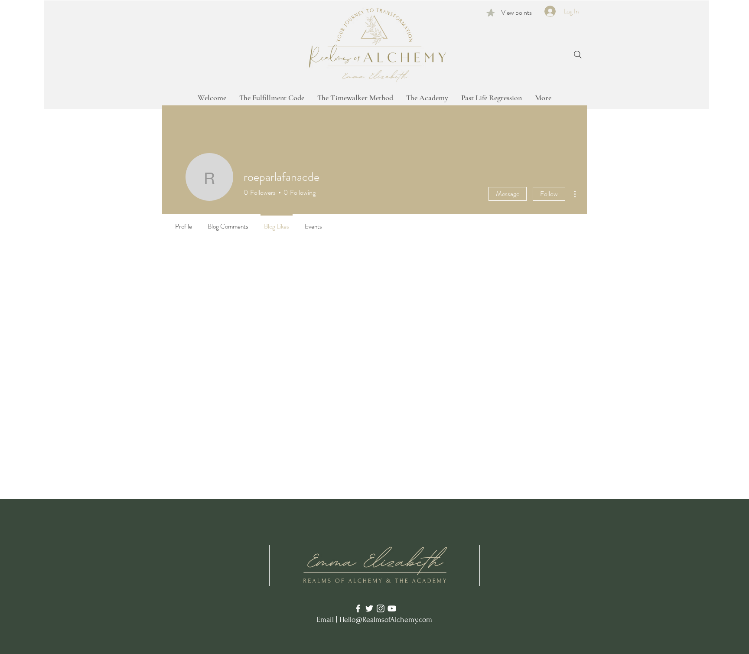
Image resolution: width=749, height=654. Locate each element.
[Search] (578, 55)
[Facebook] (358, 608)
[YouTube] (392, 608)
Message (507, 194)
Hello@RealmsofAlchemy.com (385, 619)
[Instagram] (380, 608)
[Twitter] (369, 608)
